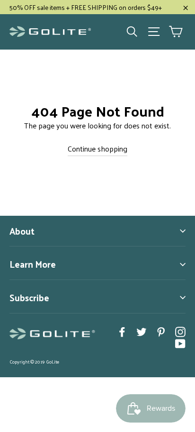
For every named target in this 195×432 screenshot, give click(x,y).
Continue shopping (97, 148)
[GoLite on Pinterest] (161, 331)
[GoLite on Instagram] (180, 331)
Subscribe (29, 297)
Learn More (32, 264)
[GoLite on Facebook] (122, 331)
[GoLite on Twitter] (141, 331)
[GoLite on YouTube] (180, 343)
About (22, 231)
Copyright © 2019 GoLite (34, 361)
